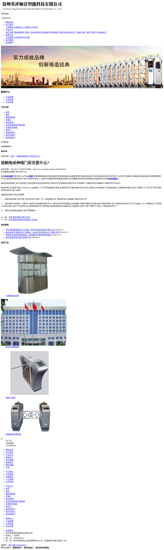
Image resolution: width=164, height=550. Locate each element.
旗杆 (12, 32)
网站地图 (9, 465)
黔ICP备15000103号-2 (18, 545)
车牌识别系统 (64, 32)
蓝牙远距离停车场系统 (48, 32)
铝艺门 (73, 32)
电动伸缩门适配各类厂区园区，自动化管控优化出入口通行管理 (33, 232)
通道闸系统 (19, 32)
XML (8, 467)
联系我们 (9, 42)
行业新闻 (9, 37)
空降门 (27, 32)
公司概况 (9, 27)
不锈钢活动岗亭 (12, 296)
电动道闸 (34, 32)
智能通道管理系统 (13, 434)
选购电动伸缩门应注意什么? (28, 156)
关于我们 (9, 25)
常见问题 (26, 37)
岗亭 (8, 32)
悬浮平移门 (92, 32)
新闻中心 (9, 35)
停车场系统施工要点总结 (19, 217)
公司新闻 (18, 37)
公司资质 (34, 27)
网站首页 (9, 22)
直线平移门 (81, 32)
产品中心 (9, 30)
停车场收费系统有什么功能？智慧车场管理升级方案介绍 (30, 230)
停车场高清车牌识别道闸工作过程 (23, 220)
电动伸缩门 (102, 32)
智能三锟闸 (10, 398)
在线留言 (18, 27)
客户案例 (9, 40)
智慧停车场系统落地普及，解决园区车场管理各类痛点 (29, 235)
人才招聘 (26, 27)
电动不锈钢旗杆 (12, 347)
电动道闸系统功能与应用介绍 (18, 237)
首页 (12, 156)
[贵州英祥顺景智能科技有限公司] (32, 10)
